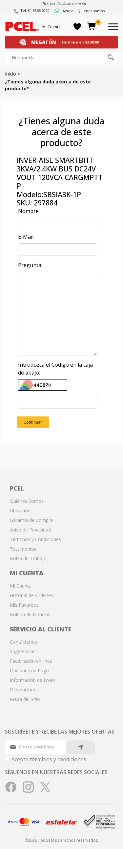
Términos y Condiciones (35, 539)
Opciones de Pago (29, 670)
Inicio (10, 74)
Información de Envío (32, 680)
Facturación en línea (31, 661)
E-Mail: (26, 236)
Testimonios (23, 549)
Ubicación (20, 510)
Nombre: (29, 211)
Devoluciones (24, 689)
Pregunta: (30, 265)
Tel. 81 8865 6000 (35, 10)
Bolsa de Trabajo (28, 558)
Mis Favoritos (24, 605)
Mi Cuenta (51, 27)
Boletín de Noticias (30, 614)
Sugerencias (22, 651)
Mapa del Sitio (25, 699)
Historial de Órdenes (31, 595)
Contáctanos (23, 642)
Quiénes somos (91, 10)
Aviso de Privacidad (30, 530)
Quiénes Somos (27, 501)
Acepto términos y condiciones (48, 759)
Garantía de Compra (31, 520)
